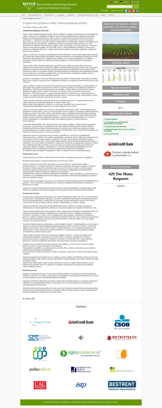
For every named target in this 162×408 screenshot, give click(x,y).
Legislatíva (60, 15)
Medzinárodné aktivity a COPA (87, 15)
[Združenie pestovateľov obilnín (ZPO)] (122, 354)
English (115, 2)
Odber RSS (92, 402)
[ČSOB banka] (122, 322)
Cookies (115, 402)
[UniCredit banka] (120, 146)
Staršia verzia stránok (79, 402)
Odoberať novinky (117, 10)
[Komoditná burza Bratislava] (81, 369)
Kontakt (110, 15)
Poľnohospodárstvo (34, 15)
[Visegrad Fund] (40, 322)
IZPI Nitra (108, 402)
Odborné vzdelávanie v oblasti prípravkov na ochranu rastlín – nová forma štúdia (120, 26)
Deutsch (125, 2)
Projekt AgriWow (111, 119)
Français (136, 2)
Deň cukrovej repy (112, 134)
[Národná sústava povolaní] (40, 354)
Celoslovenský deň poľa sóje (115, 126)
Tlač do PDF (30, 299)
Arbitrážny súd (121, 94)
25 (109, 80)
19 (114, 78)
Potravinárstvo (48, 15)
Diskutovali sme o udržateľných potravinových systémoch (116, 122)
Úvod (22, 15)
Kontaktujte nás (65, 402)
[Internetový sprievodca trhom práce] (81, 385)
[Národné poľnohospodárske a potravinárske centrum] (122, 369)
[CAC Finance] (40, 385)
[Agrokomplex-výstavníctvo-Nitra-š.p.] (122, 338)
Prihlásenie (104, 10)
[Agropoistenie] (81, 354)
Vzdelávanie (70, 15)
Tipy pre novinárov (120, 87)
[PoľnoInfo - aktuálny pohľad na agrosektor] (40, 369)
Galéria (103, 15)
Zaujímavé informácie (34, 18)
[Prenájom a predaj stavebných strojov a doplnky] (122, 385)
